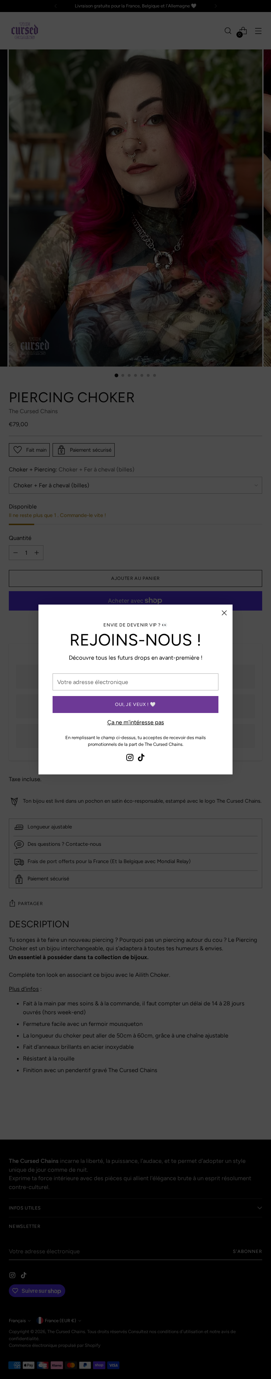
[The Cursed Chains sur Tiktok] (141, 758)
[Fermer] (224, 612)
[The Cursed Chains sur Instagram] (130, 758)
